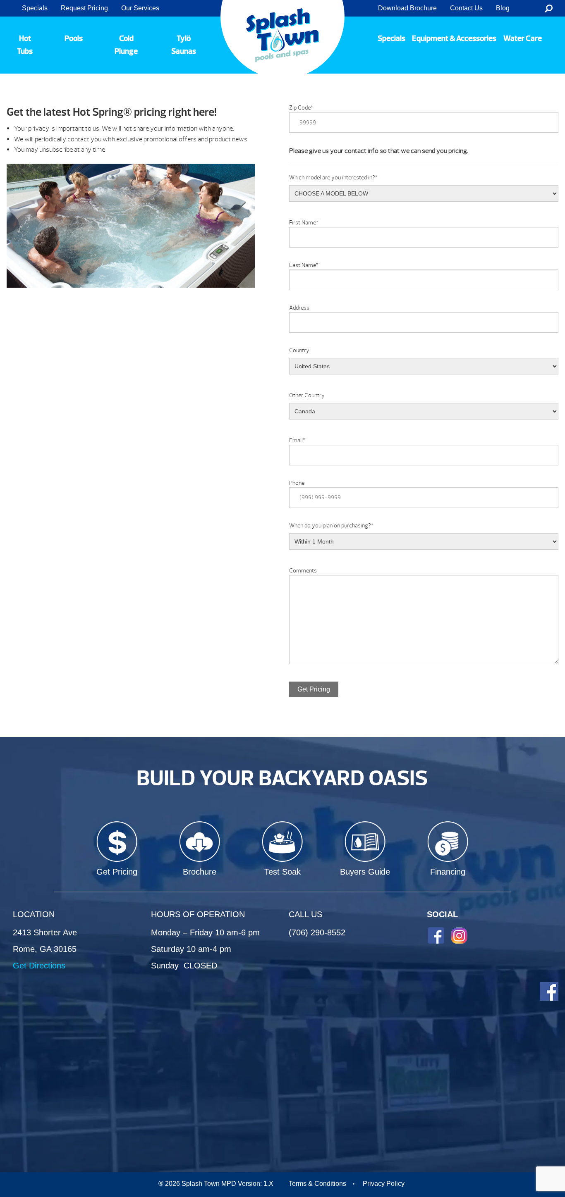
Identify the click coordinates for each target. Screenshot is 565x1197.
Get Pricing (313, 689)
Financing (447, 871)
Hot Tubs (25, 44)
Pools (74, 38)
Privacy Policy (384, 1183)
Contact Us (466, 8)
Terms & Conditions (317, 1183)
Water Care (522, 38)
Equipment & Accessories (454, 38)
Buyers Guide (365, 871)
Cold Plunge (126, 44)
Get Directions (39, 965)
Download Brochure (407, 8)
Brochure (199, 871)
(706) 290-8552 (317, 932)
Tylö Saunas (183, 44)
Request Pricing (84, 8)
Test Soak (282, 871)
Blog (503, 8)
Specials (35, 8)
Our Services (140, 8)
